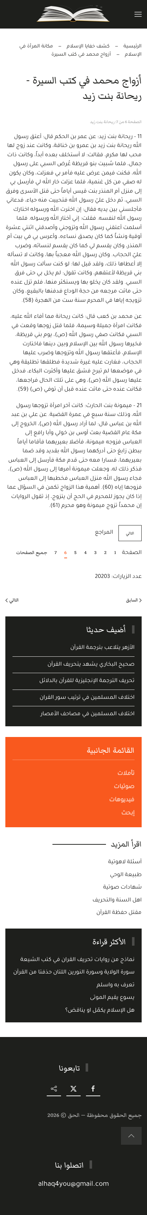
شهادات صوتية (122, 888)
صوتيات (124, 787)
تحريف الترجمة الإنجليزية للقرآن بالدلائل (87, 681)
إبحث (128, 813)
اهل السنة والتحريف (117, 901)
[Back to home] (74, 14)
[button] (138, 14)
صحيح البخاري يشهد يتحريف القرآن (91, 665)
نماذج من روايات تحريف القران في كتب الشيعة (77, 960)
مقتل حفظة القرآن (119, 913)
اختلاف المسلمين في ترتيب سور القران (87, 698)
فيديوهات (122, 800)
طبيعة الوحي (126, 875)
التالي (130, 533)
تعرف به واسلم (116, 985)
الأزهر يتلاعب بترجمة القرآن (102, 648)
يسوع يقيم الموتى (112, 998)
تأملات (126, 774)
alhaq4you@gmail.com (73, 1184)
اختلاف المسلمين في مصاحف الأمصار (88, 714)
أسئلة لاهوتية (125, 862)
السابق (132, 600)
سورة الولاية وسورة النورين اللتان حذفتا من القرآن (74, 973)
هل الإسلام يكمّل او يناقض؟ (100, 1011)
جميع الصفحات (31, 552)
